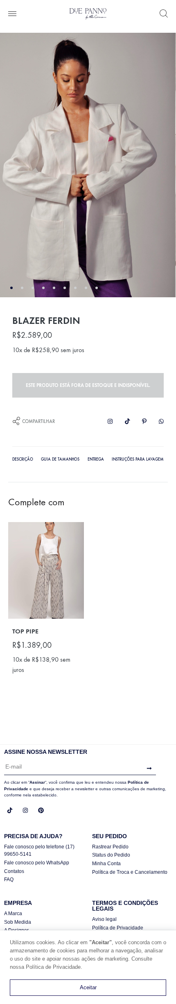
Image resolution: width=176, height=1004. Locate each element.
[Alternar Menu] (12, 14)
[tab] (22, 458)
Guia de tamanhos (60, 459)
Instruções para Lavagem (138, 459)
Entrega (96, 459)
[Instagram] (25, 810)
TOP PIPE (25, 631)
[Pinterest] (41, 810)
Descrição (22, 459)
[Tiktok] (10, 810)
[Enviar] (147, 768)
